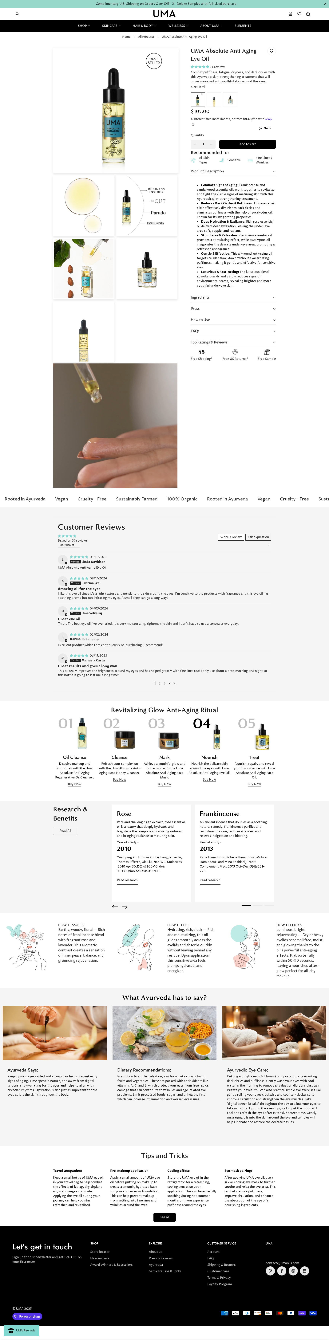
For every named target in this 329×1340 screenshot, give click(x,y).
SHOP (82, 26)
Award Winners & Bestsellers (111, 1265)
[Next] (124, 907)
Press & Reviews (161, 1258)
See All (164, 1217)
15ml (198, 99)
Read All (65, 831)
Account (213, 1252)
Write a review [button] (231, 537)
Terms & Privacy (219, 1278)
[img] (79, 557)
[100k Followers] (293, 1270)
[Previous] (115, 907)
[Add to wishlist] (271, 51)
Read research (127, 880)
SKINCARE (109, 26)
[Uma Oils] (164, 14)
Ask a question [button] (258, 537)
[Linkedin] (304, 1270)
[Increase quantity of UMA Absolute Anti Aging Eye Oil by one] (211, 144)
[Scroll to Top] (321, 1319)
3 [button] (164, 683)
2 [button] (160, 683)
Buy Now (74, 784)
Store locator (100, 1252)
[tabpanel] (151, 853)
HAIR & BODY (143, 26)
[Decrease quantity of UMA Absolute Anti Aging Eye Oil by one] (195, 144)
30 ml (230, 99)
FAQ (210, 1258)
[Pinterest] (270, 1270)
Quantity (197, 135)
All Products (146, 37)
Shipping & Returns (221, 1265)
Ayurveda (156, 1265)
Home (126, 37)
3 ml (214, 99)
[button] (308, 13)
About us (155, 1252)
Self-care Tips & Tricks (165, 1271)
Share (267, 128)
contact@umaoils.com (282, 1263)
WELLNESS (176, 26)
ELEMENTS (243, 26)
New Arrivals (99, 1258)
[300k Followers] (281, 1270)
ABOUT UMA (209, 26)
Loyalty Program (219, 1284)
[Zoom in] (170, 56)
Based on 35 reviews (73, 541)
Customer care (218, 1271)
